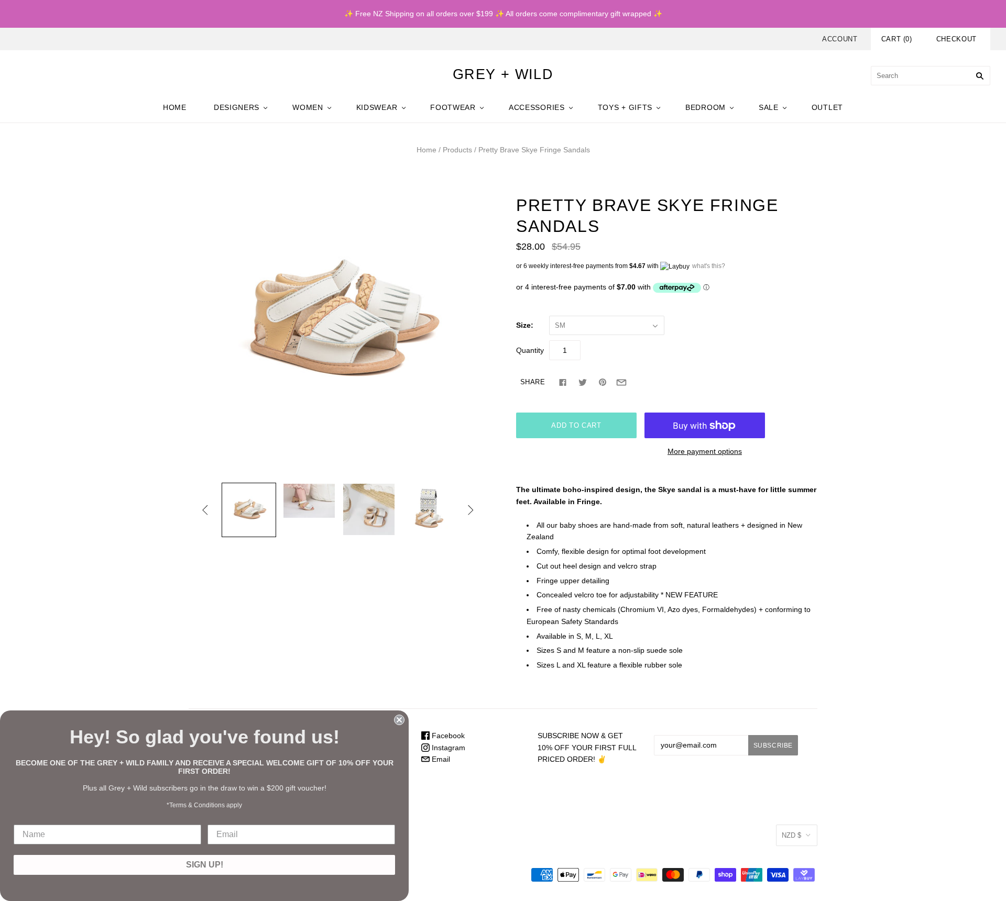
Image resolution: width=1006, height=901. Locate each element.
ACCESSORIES (537, 107)
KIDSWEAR (377, 107)
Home (426, 150)
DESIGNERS (236, 107)
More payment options (705, 451)
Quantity (530, 350)
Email (440, 759)
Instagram (447, 747)
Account (840, 39)
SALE (769, 107)
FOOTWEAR (453, 107)
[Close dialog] (399, 720)
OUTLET (827, 107)
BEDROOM (705, 107)
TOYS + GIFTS (625, 107)
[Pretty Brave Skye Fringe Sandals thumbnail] (249, 510)
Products (457, 150)
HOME (175, 107)
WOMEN (307, 107)
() (896, 39)
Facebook (447, 735)
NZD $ (791, 835)
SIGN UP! (204, 864)
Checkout (956, 39)
